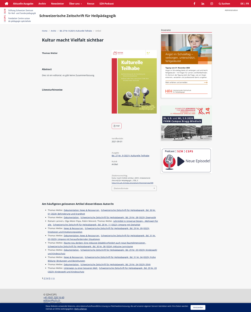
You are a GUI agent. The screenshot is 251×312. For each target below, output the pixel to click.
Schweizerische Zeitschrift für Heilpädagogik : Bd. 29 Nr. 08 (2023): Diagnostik (118, 217)
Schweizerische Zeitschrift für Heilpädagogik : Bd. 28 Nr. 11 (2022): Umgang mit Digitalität (96, 224)
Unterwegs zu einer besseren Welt (81, 268)
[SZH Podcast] (186, 172)
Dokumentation (71, 217)
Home (44, 30)
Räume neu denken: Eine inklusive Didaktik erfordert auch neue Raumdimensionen (105, 242)
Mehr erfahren (80, 308)
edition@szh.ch (51, 300)
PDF (118, 126)
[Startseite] (6, 4)
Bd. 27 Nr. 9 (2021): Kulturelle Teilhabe (76, 30)
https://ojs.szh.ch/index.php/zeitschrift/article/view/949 (132, 183)
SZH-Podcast (106, 3)
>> (53, 278)
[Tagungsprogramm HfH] (186, 97)
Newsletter (57, 3)
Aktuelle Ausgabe (23, 3)
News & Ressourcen (74, 228)
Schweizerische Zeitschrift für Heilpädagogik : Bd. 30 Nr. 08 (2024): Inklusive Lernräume (90, 246)
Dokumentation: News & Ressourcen (82, 210)
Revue (90, 3)
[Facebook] (194, 4)
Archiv (42, 3)
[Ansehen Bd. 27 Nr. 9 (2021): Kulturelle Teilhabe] (134, 112)
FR (247, 3)
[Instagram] (211, 4)
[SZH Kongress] (186, 139)
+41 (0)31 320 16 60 (53, 297)
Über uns (74, 3)
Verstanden (198, 307)
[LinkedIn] (203, 4)
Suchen (225, 3)
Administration (231, 10)
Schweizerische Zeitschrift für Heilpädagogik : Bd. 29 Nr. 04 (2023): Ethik (115, 264)
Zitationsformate (121, 188)
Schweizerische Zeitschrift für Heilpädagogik (77, 16)
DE (242, 3)
